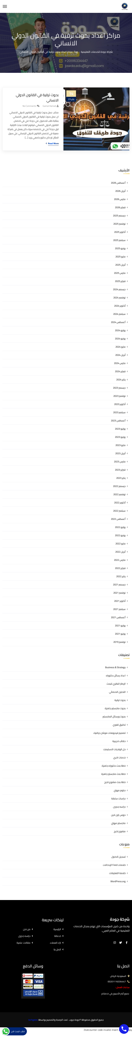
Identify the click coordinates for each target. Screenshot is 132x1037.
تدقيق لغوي (119, 724)
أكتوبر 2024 (120, 305)
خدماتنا (57, 936)
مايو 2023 (120, 445)
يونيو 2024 (120, 338)
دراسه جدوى (119, 806)
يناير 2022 (121, 576)
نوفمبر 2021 (119, 592)
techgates (33, 1020)
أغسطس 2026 (118, 182)
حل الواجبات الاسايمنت (114, 749)
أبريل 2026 (120, 191)
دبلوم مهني (120, 790)
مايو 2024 (120, 346)
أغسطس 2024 (118, 322)
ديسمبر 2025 (119, 215)
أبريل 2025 (120, 264)
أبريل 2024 (120, 355)
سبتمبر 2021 (119, 609)
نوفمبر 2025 (119, 223)
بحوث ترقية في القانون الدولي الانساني (37, 97)
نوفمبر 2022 (119, 494)
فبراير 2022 (120, 568)
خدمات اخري (119, 757)
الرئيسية (57, 929)
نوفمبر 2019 (119, 642)
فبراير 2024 (120, 371)
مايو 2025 (120, 256)
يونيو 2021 (120, 633)
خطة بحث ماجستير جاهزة (113, 774)
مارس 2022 (120, 560)
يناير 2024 (121, 379)
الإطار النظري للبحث (116, 683)
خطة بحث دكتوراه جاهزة (114, 765)
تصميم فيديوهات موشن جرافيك (109, 733)
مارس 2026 (120, 199)
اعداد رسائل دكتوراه (116, 675)
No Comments (29, 106)
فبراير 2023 (120, 469)
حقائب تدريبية (119, 741)
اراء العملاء (55, 942)
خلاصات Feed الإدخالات (114, 865)
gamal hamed (49, 106)
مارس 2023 (120, 461)
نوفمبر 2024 (119, 297)
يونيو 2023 (120, 437)
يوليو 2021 (120, 625)
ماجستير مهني (118, 823)
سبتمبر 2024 (119, 314)
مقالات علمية (23, 942)
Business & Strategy (115, 667)
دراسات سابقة (118, 798)
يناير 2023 (121, 478)
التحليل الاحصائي (117, 692)
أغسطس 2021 (118, 617)
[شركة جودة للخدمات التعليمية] (125, 6)
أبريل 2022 (120, 551)
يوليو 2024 (120, 330)
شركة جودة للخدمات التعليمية (97, 51)
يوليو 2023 (120, 428)
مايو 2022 (120, 543)
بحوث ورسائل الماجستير (114, 716)
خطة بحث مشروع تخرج (115, 782)
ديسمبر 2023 (119, 387)
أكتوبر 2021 (120, 601)
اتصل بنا (57, 949)
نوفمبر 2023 (119, 396)
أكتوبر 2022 (120, 502)
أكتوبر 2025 (120, 232)
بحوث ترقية (120, 700)
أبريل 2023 (120, 453)
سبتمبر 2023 (119, 412)
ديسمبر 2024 (119, 289)
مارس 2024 (120, 363)
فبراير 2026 (120, 207)
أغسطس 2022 (118, 519)
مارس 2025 (120, 273)
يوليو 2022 (120, 527)
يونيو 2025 (120, 248)
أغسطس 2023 (118, 420)
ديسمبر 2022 (119, 486)
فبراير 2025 (120, 281)
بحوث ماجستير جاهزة (115, 708)
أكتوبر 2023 (120, 404)
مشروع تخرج (120, 831)
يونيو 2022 (120, 535)
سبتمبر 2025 (119, 240)
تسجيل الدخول (118, 856)
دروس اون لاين (118, 815)
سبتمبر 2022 (119, 510)
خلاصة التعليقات (117, 873)
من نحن (26, 929)
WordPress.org (118, 881)
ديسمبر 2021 (119, 584)
